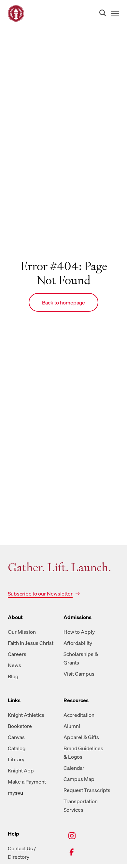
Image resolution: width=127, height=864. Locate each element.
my (15, 792)
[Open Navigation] (113, 13)
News (14, 665)
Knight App (21, 770)
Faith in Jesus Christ (30, 643)
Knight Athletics (26, 714)
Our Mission (22, 631)
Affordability (78, 643)
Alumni (72, 726)
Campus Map (79, 779)
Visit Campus (79, 673)
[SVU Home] (16, 13)
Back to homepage (63, 302)
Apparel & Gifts (81, 737)
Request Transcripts (87, 790)
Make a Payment (27, 781)
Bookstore (20, 726)
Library (16, 759)
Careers (17, 654)
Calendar (74, 767)
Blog (13, 676)
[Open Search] (101, 13)
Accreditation (79, 714)
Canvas (16, 737)
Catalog (16, 748)
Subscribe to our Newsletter (40, 593)
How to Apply (79, 631)
